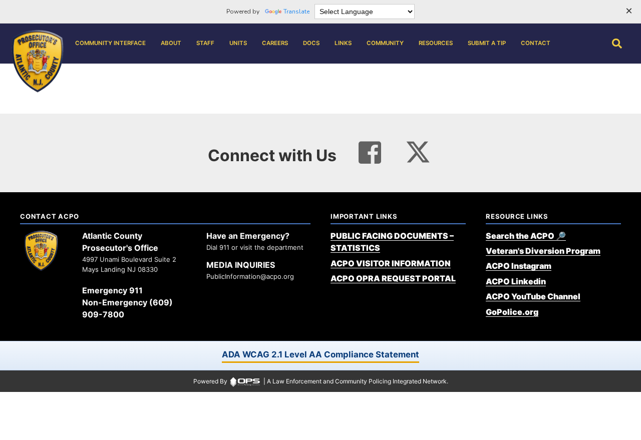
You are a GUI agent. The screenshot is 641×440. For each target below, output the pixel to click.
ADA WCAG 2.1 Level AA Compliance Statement (320, 354)
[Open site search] (617, 44)
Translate (296, 12)
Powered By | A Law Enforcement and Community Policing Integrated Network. (320, 381)
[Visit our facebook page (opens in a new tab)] (370, 152)
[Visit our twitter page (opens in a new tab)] (418, 149)
